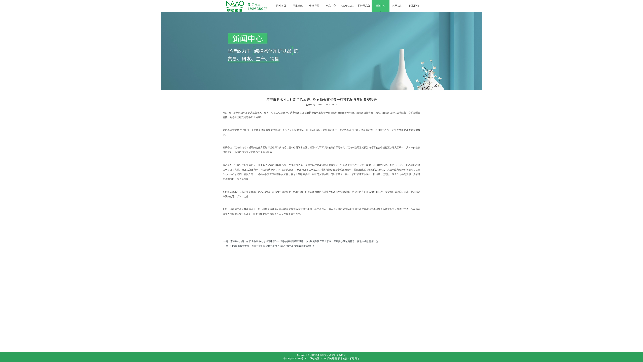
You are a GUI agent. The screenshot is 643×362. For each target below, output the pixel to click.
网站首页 (281, 5)
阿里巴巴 (298, 5)
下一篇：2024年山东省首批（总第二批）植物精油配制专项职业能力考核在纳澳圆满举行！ (268, 246)
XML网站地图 (312, 358)
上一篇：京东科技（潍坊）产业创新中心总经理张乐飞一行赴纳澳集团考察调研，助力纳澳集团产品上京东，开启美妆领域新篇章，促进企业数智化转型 (299, 241)
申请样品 (314, 5)
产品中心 (331, 5)
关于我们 (397, 5)
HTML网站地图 (329, 358)
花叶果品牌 (364, 5)
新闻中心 (381, 5)
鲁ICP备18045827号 (293, 358)
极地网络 (354, 358)
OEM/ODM (347, 5)
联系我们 (414, 5)
